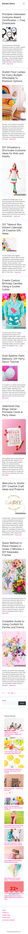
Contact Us (5, 912)
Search (4, 700)
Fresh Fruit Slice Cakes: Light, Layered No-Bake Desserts (13, 752)
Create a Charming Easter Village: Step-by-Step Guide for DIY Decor (13, 807)
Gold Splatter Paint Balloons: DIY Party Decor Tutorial (13, 358)
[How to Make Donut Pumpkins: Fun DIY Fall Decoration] (14, 852)
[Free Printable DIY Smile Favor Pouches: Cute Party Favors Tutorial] (14, 761)
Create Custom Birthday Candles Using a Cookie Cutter (12, 285)
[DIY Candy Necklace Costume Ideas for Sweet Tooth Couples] (14, 835)
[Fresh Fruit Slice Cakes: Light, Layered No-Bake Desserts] (14, 743)
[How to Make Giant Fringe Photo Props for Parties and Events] (14, 817)
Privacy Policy (6, 917)
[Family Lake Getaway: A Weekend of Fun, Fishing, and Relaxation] (14, 724)
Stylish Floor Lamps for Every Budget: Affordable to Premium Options (13, 76)
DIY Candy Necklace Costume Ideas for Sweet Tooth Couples (13, 843)
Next (13, 693)
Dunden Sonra (8, 4)
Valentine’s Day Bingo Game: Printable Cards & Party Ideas (12, 410)
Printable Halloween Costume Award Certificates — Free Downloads (13, 19)
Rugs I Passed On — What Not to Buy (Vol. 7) (13, 789)
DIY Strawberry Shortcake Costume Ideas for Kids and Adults (14, 152)
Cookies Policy (6, 915)
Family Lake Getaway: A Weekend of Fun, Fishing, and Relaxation (12, 734)
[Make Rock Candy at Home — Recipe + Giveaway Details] (14, 870)
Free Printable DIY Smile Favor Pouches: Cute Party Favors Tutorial (13, 771)
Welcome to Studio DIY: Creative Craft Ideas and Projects (13, 486)
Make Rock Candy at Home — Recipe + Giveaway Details (13, 879)
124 (9, 693)
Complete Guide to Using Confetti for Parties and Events (13, 624)
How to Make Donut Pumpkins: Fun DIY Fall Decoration (13, 861)
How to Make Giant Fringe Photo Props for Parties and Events (13, 826)
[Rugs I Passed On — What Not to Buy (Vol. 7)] (14, 780)
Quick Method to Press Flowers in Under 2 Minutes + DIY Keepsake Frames (13, 548)
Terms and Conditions (8, 920)
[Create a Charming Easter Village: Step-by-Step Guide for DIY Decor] (14, 798)
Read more (10, 63)
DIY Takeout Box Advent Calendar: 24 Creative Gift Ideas (12, 229)
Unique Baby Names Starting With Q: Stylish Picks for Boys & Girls (13, 897)
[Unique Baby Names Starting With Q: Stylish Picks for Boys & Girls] (14, 887)
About (4, 910)
